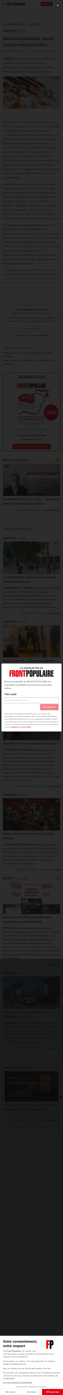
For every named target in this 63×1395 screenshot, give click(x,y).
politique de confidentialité (20, 727)
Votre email (10, 694)
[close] (57, 5)
